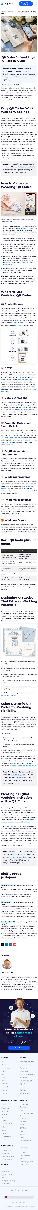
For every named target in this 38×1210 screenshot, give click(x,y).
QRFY (22, 1125)
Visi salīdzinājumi (26, 1140)
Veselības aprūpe (26, 1080)
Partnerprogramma (26, 1162)
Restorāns (23, 1068)
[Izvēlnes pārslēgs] (36, 4)
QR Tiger (23, 1128)
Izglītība (23, 1084)
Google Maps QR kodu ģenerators (25, 409)
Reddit (22, 1110)
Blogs (22, 1158)
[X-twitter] (22, 1190)
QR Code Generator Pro (26, 1114)
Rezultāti (23, 1152)
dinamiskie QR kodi (18, 775)
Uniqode (23, 1118)
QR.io (22, 1137)
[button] (2, 944)
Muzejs (22, 1087)
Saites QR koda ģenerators (25, 228)
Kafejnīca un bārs (26, 1065)
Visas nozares (24, 1093)
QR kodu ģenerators (25, 167)
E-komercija (24, 1071)
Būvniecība (23, 1077)
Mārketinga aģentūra (27, 1062)
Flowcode (23, 1122)
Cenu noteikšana (25, 1155)
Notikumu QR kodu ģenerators (12, 232)
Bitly (21, 1131)
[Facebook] (26, 1190)
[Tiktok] (19, 1190)
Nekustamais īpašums (27, 1074)
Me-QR (22, 1134)
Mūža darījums (25, 1165)
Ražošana (23, 1090)
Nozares (10, 11)
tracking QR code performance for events (24, 765)
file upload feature (16, 322)
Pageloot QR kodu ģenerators (20, 857)
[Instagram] (15, 1190)
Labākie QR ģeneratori (24, 1106)
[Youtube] (12, 1190)
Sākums (3, 11)
